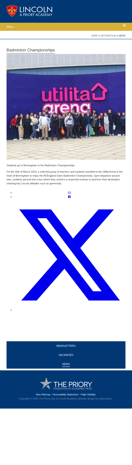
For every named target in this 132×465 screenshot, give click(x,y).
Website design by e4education (95, 398)
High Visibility (88, 394)
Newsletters (66, 345)
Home (94, 35)
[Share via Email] (69, 192)
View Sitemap (43, 394)
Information (108, 35)
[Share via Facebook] (69, 196)
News (122, 35)
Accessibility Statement (65, 394)
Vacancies (66, 354)
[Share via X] (69, 310)
